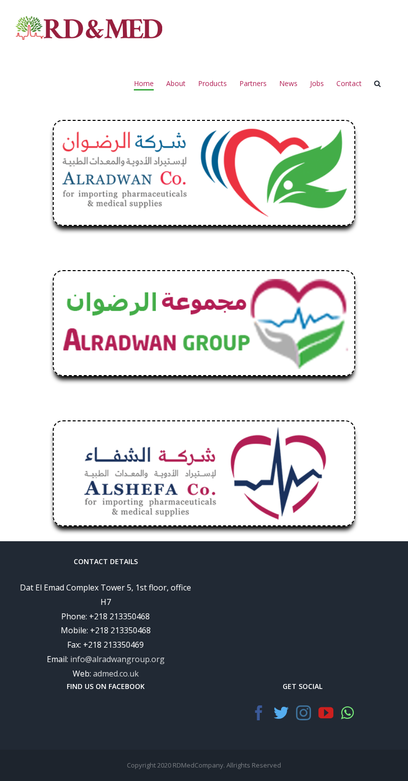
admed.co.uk (116, 673)
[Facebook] (258, 712)
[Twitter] (281, 712)
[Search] (377, 84)
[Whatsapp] (347, 712)
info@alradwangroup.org (117, 659)
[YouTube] (325, 712)
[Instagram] (303, 712)
